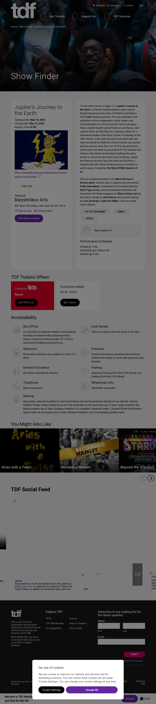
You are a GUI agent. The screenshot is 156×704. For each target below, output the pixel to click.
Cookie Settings (51, 689)
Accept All (92, 689)
